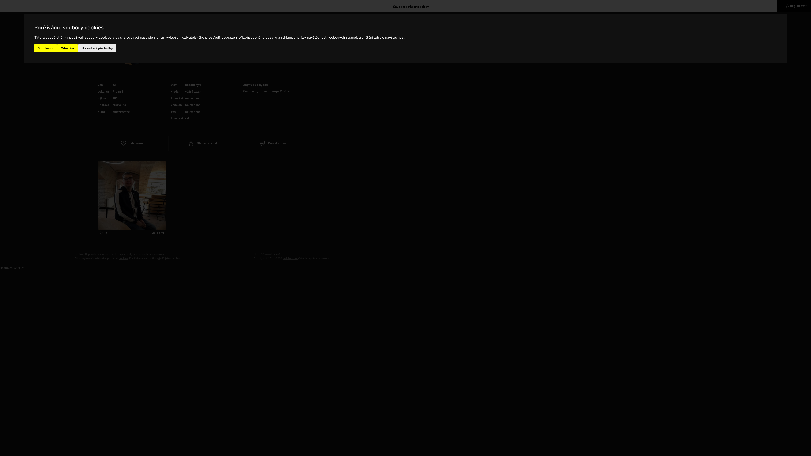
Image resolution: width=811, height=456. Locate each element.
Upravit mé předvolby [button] (97, 48)
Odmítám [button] (67, 48)
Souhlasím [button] (45, 48)
